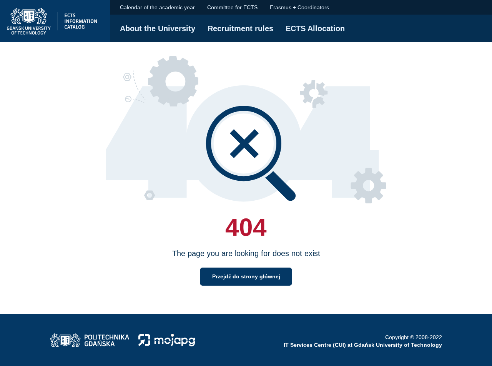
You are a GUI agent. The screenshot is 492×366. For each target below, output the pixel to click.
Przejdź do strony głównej (246, 276)
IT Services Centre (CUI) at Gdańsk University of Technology (363, 345)
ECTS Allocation (315, 28)
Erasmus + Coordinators (299, 7)
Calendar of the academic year (157, 7)
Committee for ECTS (232, 7)
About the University (157, 28)
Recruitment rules (240, 28)
